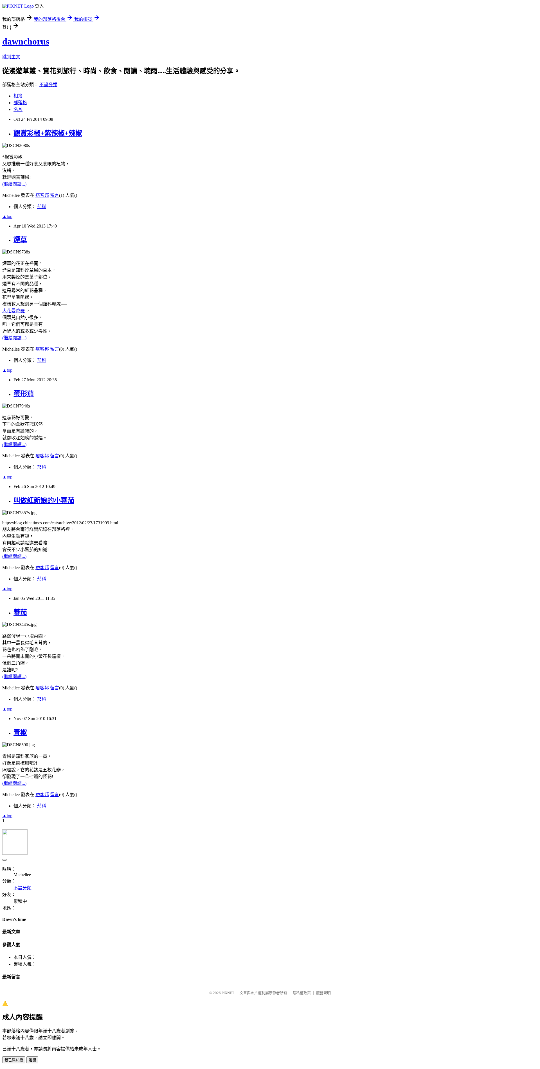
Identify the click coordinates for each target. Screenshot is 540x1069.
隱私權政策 (301, 993)
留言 (54, 195)
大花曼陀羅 (13, 310)
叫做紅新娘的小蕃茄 (44, 500)
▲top (7, 216)
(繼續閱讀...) (14, 184)
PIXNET (228, 993)
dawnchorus (25, 41)
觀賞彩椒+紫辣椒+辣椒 (48, 133)
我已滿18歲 (13, 1060)
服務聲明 (323, 993)
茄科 (41, 206)
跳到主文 (11, 56)
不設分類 (48, 84)
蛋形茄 (24, 393)
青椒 (20, 732)
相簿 (18, 95)
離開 (32, 1060)
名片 (18, 109)
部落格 (20, 102)
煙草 (20, 239)
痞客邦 (42, 195)
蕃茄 (20, 612)
